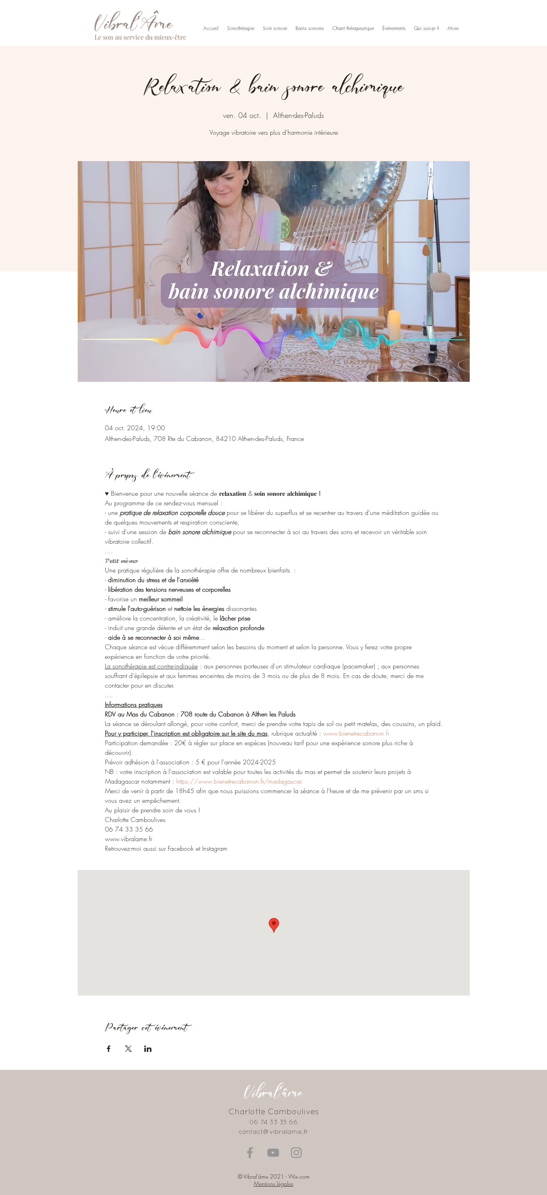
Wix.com (299, 1176)
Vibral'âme (273, 1092)
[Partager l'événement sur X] (128, 1048)
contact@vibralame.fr (273, 1132)
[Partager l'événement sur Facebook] (109, 1048)
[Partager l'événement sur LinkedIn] (148, 1048)
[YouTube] (273, 1152)
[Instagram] (296, 1152)
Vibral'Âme (134, 23)
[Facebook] (250, 1152)
